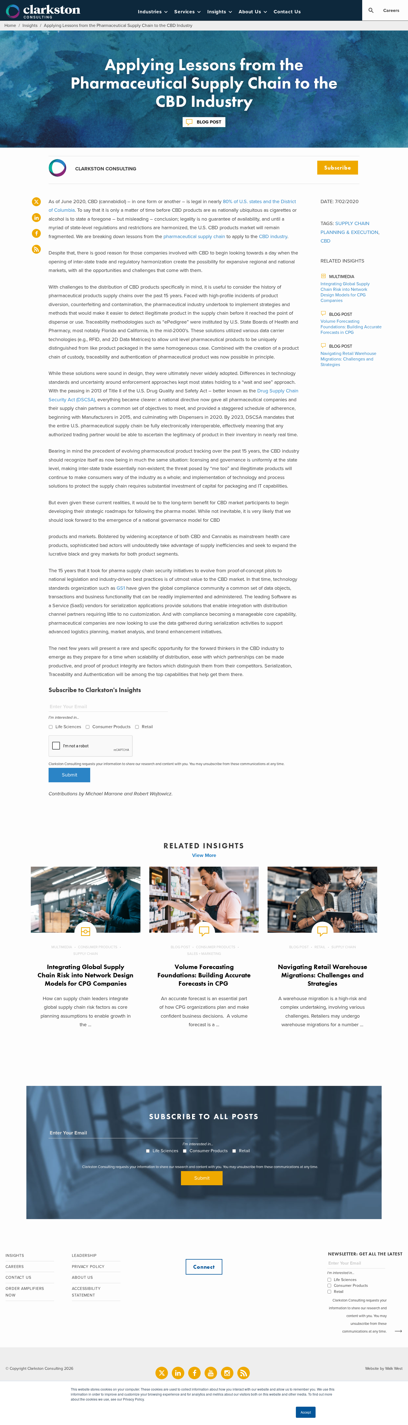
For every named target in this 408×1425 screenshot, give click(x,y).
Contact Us (287, 12)
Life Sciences (68, 726)
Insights (216, 12)
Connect (204, 1266)
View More (204, 855)
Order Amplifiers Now (25, 1292)
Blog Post (209, 122)
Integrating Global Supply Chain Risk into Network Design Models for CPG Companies (345, 292)
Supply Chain (85, 954)
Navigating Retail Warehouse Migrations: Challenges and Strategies (348, 359)
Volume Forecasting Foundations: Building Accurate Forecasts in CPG (351, 327)
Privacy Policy (88, 1266)
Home (10, 25)
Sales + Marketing (204, 954)
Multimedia (341, 276)
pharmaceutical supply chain (194, 236)
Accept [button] (306, 1412)
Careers (391, 10)
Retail (147, 726)
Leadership (84, 1255)
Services (184, 12)
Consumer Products (111, 726)
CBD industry (273, 236)
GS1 (120, 588)
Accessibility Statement (86, 1292)
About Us (250, 12)
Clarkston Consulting (43, 11)
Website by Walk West (383, 1368)
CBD (326, 241)
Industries (150, 12)
